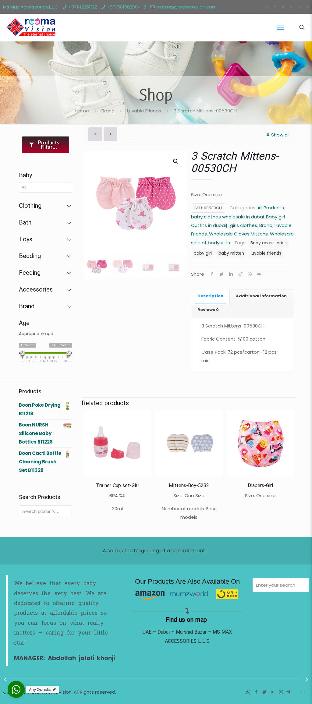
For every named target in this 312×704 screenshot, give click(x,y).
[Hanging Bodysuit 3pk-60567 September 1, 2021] (5, 679)
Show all (280, 135)
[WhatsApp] (267, 7)
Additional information (261, 296)
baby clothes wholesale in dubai (227, 217)
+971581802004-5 (126, 7)
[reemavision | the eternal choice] (30, 27)
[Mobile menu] (280, 27)
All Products (270, 207)
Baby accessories (268, 243)
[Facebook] (275, 7)
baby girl (203, 253)
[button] (176, 161)
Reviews (208, 310)
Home (82, 111)
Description (210, 296)
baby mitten (231, 253)
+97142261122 (82, 7)
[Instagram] (300, 7)
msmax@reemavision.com (186, 7)
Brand (108, 111)
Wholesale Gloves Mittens (238, 234)
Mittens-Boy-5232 (189, 486)
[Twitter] (283, 7)
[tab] (210, 296)
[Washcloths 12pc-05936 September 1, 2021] (306, 679)
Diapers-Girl (260, 486)
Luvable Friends (144, 111)
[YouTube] (292, 7)
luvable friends (266, 253)
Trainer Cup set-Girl (117, 486)
